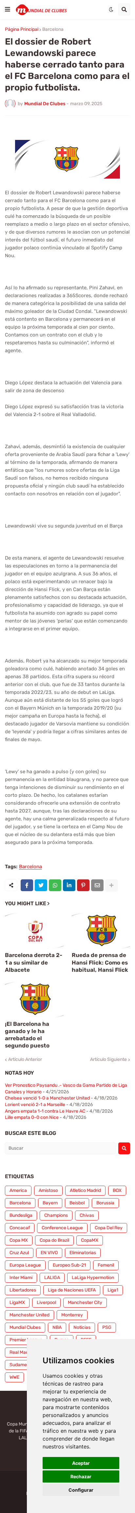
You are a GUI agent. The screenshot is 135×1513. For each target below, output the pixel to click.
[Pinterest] (83, 885)
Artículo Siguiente (108, 1059)
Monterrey (72, 1315)
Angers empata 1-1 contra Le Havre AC (45, 1111)
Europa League (25, 1265)
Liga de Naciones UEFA (72, 1290)
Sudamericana (25, 1365)
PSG (106, 1327)
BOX (117, 1190)
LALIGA (52, 1277)
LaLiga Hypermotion (93, 1277)
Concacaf (20, 1228)
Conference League (62, 1228)
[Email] (97, 885)
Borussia (105, 1203)
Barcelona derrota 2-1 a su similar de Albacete (33, 962)
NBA (57, 1327)
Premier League (26, 1340)
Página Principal (21, 29)
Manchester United (29, 1315)
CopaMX (89, 1240)
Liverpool (46, 1302)
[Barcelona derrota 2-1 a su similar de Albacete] (34, 931)
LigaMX (17, 1302)
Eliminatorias (82, 1252)
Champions (56, 1215)
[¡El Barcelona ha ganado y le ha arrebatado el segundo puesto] (34, 1000)
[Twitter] (41, 885)
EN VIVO (49, 1252)
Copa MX (19, 1240)
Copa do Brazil (54, 1240)
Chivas (87, 1215)
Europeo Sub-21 (69, 1265)
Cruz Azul (19, 1252)
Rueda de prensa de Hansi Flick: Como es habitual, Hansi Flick (100, 962)
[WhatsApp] (55, 885)
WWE (14, 1377)
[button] (7, 9)
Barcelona (53, 29)
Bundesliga (21, 1215)
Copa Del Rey (109, 1228)
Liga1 (112, 1290)
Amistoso (48, 1190)
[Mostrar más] (111, 885)
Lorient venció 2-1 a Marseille (35, 1104)
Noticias (81, 1327)
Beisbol (77, 1203)
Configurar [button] (80, 1490)
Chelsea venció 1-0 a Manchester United (47, 1098)
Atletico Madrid (85, 1190)
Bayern (50, 1203)
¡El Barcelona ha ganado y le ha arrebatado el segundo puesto (27, 1035)
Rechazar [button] (80, 1476)
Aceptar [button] (81, 1463)
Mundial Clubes (25, 1327)
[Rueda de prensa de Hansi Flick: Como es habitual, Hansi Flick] (101, 931)
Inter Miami (21, 1277)
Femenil (106, 1265)
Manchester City (85, 1302)
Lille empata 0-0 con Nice (32, 1117)
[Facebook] (27, 885)
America (18, 1190)
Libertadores (23, 1290)
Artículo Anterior (25, 1059)
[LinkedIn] (69, 885)
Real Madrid (22, 1352)
